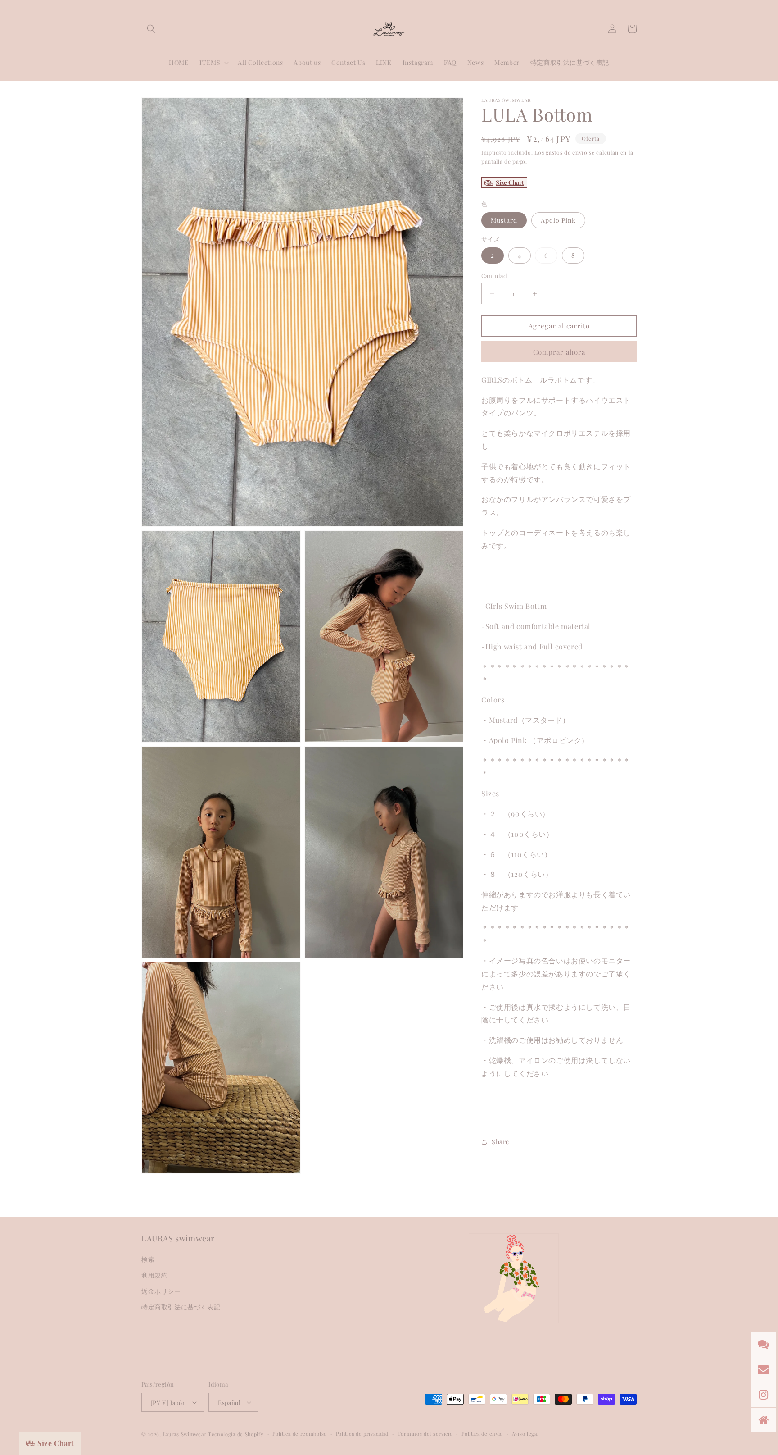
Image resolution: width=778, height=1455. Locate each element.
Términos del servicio (425, 1433)
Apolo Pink (558, 220)
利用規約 (154, 1275)
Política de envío (482, 1433)
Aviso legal (525, 1433)
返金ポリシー (161, 1291)
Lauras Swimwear (185, 1434)
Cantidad (494, 276)
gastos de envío (567, 152)
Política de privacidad (362, 1433)
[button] (151, 29)
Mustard (504, 220)
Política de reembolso (299, 1433)
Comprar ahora (559, 351)
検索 (147, 1259)
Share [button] (500, 1141)
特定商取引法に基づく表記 (180, 1307)
